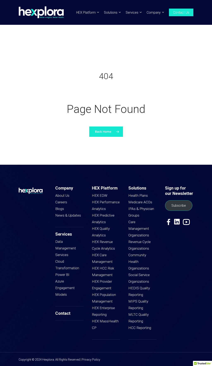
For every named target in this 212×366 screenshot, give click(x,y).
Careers (61, 202)
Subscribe (178, 205)
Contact (62, 313)
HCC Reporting (139, 328)
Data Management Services (65, 248)
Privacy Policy (91, 359)
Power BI (62, 275)
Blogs (59, 209)
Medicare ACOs (140, 202)
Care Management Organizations (138, 228)
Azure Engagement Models (65, 288)
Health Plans (138, 195)
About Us (62, 195)
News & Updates (68, 215)
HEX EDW (99, 195)
